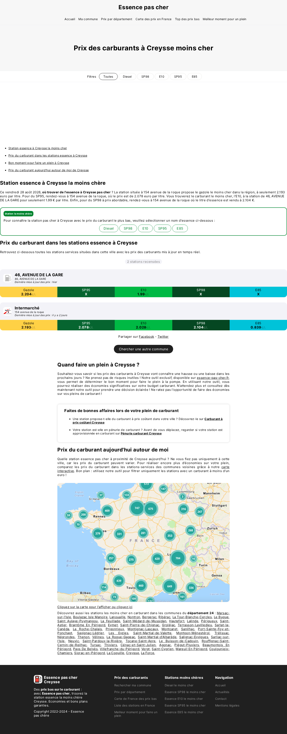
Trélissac (222, 633)
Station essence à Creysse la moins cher (37, 148)
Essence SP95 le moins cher (185, 705)
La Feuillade (110, 621)
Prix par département (116, 19)
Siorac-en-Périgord (89, 653)
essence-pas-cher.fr (213, 378)
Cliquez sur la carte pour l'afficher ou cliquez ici (94, 607)
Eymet (113, 625)
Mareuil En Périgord (191, 649)
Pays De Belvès (85, 649)
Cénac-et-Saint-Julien (138, 645)
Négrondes (66, 637)
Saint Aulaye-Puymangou (77, 621)
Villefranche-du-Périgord (120, 649)
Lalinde (192, 621)
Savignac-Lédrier (90, 633)
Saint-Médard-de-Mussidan (144, 621)
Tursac (95, 645)
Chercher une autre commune (143, 349)
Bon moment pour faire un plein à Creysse (38, 163)
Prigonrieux (115, 629)
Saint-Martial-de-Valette (152, 633)
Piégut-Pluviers (186, 645)
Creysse (132, 653)
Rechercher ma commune (132, 685)
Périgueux (209, 621)
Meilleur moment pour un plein (224, 19)
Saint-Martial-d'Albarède (157, 637)
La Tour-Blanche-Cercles (192, 617)
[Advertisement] (143, 113)
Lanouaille (117, 617)
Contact (221, 698)
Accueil (70, 19)
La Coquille (115, 653)
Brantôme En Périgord (87, 625)
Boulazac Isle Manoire (90, 617)
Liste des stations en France (134, 705)
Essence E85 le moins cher (184, 712)
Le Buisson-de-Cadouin (178, 641)
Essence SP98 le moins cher (185, 692)
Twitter (163, 337)
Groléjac (168, 625)
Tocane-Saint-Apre (141, 641)
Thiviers (110, 645)
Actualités (222, 692)
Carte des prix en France (154, 19)
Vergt (145, 649)
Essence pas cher (143, 7)
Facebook (146, 337)
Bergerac (149, 617)
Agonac (165, 645)
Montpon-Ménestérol (192, 633)
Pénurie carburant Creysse (141, 433)
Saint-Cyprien (163, 649)
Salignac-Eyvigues (193, 637)
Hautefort (176, 621)
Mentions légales (227, 705)
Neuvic (73, 641)
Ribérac (164, 617)
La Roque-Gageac (121, 637)
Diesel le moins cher (179, 685)
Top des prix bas (187, 19)
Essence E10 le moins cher (184, 698)
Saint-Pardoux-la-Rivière (102, 641)
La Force (147, 653)
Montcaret (170, 629)
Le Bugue (221, 617)
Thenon (84, 637)
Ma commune (88, 19)
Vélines (98, 637)
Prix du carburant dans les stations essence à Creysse (47, 155)
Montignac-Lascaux (143, 629)
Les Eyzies (118, 633)
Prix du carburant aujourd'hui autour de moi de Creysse (48, 170)
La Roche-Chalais (87, 629)
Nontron (134, 617)
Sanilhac (187, 629)
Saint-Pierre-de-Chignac (139, 625)
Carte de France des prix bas (135, 698)
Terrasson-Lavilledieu (195, 625)
